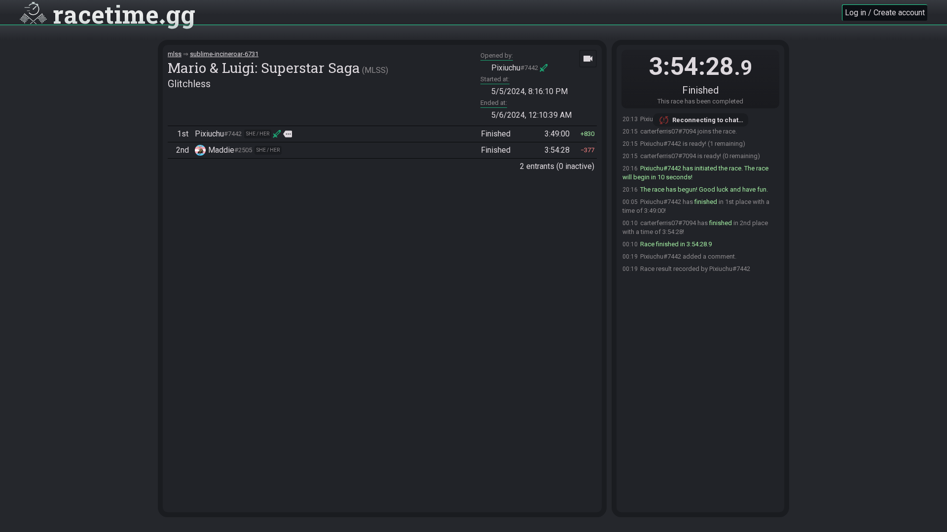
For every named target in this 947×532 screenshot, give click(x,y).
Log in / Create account (885, 12)
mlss (175, 54)
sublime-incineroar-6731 (224, 54)
